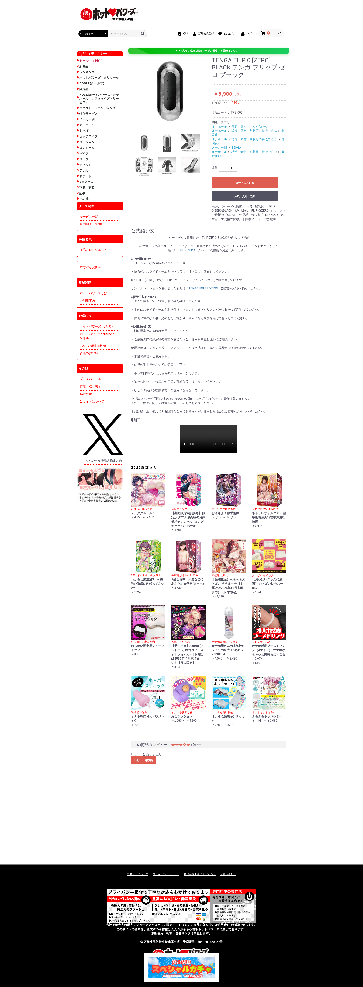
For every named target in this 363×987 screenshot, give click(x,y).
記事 (82, 193)
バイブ (83, 153)
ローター (85, 159)
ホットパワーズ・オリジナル (99, 78)
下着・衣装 (87, 187)
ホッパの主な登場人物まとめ (102, 460)
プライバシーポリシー (95, 379)
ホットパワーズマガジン (96, 326)
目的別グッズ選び (92, 224)
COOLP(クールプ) (91, 83)
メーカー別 (87, 119)
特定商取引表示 (90, 386)
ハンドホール (260, 126)
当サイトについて (92, 401)
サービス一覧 (89, 216)
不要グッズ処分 (90, 267)
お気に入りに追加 (244, 196)
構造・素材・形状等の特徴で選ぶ (254, 131)
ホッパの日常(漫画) (93, 346)
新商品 (83, 66)
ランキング (87, 72)
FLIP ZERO (187, 250)
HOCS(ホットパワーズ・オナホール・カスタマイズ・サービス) (99, 98)
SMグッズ (86, 182)
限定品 (83, 89)
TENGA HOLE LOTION (203, 288)
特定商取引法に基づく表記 (200, 874)
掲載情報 (86, 394)
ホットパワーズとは (93, 293)
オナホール (87, 125)
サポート (85, 176)
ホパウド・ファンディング (97, 108)
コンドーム (87, 148)
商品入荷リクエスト (93, 250)
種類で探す (239, 126)
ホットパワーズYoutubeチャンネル (99, 336)
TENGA (236, 147)
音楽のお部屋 (89, 353)
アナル (83, 170)
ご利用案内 (87, 300)
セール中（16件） (91, 60)
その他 (83, 199)
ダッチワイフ (88, 136)
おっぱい (85, 131)
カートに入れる (245, 182)
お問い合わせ (228, 874)
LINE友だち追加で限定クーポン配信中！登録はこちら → (208, 50)
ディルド (85, 165)
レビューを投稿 (143, 760)
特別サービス (88, 113)
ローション (87, 142)
